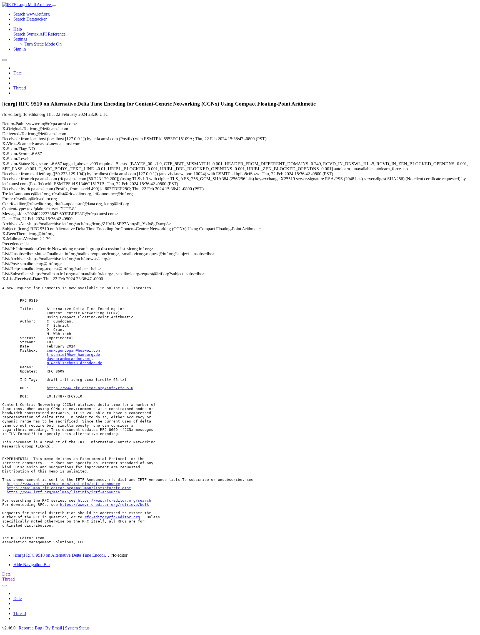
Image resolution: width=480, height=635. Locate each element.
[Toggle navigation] (54, 6)
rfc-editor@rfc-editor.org (112, 517)
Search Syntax (26, 34)
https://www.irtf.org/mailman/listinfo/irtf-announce (63, 492)
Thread (19, 88)
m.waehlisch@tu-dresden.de (74, 363)
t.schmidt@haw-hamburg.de (73, 354)
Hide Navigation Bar (31, 564)
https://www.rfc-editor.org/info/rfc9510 (90, 388)
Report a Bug (30, 628)
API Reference (52, 34)
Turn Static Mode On (43, 44)
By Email (53, 628)
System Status (77, 628)
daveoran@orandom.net (69, 359)
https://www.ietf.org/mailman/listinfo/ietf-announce (63, 484)
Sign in (19, 49)
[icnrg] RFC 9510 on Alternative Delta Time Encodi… (61, 555)
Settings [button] (20, 39)
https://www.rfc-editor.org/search (114, 500)
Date (17, 73)
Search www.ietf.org (31, 14)
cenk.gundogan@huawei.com (73, 350)
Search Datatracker (30, 19)
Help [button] (17, 29)
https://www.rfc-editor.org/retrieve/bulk (104, 504)
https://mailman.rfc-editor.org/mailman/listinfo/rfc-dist (69, 488)
